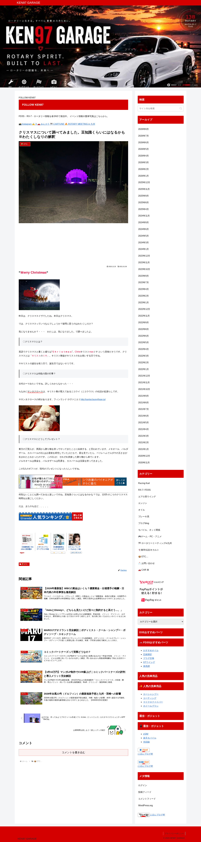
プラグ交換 (148, 658)
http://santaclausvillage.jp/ (93, 399)
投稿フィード (144, 792)
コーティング (149, 698)
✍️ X (34, 124)
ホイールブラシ (150, 706)
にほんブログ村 (145, 754)
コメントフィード (147, 799)
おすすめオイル (150, 650)
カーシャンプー (150, 694)
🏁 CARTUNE (57, 124)
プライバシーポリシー (174, 833)
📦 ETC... (25, 564)
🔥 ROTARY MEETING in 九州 (80, 124)
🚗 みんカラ (43, 124)
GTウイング (149, 662)
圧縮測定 (147, 654)
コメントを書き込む (73, 752)
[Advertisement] (73, 245)
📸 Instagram (25, 124)
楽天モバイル (149, 738)
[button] (180, 108)
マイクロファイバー (153, 702)
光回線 (146, 742)
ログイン (142, 785)
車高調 (146, 666)
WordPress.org (145, 805)
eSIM (145, 734)
